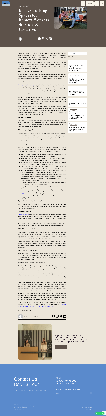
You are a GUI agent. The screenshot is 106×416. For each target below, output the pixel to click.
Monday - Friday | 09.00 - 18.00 (38, 390)
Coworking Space (23, 6)
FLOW (22, 194)
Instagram (22, 390)
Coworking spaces (23, 214)
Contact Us (90, 3)
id (102, 3)
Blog (15, 390)
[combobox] (77, 53)
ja (96, 3)
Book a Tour (26, 384)
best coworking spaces (26, 85)
